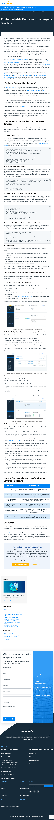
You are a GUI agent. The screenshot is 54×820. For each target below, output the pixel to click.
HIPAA (32, 90)
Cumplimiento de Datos (6, 771)
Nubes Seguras (32, 753)
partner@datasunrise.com (41, 698)
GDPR (27, 90)
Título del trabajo (6, 691)
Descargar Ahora (36, 564)
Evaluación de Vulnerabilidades (7, 774)
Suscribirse (48, 786)
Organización (6, 685)
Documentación (23, 792)
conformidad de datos (10, 87)
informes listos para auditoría (16, 440)
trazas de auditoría (26, 106)
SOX (43, 90)
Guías (21, 785)
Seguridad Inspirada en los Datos (8, 778)
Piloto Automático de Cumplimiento (22, 75)
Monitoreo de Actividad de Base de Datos (26, 390)
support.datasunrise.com (41, 691)
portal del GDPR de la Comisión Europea (18, 59)
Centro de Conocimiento (11, 11)
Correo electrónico (7, 679)
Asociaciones (4, 792)
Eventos (2, 788)
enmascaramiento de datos (25, 296)
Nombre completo (7, 667)
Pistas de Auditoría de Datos (11, 617)
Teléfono (5, 673)
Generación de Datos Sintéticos (11, 628)
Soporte (22, 799)
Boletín (31, 781)
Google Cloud (32, 763)
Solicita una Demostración (20, 564)
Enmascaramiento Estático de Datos (13, 612)
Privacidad (30, 739)
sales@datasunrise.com (40, 683)
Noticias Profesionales (6, 803)
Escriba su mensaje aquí (9, 706)
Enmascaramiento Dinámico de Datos (13, 611)
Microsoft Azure (32, 756)
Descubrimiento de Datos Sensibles (8, 767)
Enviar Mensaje (9, 719)
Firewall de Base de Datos (6, 756)
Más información (8, 601)
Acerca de (3, 785)
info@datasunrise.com (40, 676)
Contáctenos (4, 795)
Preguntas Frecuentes (24, 788)
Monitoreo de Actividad (6, 753)
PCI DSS (38, 90)
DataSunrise (7, 73)
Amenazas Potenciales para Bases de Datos (10, 806)
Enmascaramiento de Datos (7, 760)
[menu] (52, 2)
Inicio (2, 11)
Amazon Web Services (34, 760)
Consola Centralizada (24, 795)
